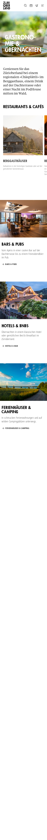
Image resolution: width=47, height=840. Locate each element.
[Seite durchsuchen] (25, 5)
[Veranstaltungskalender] (31, 5)
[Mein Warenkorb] (37, 5)
